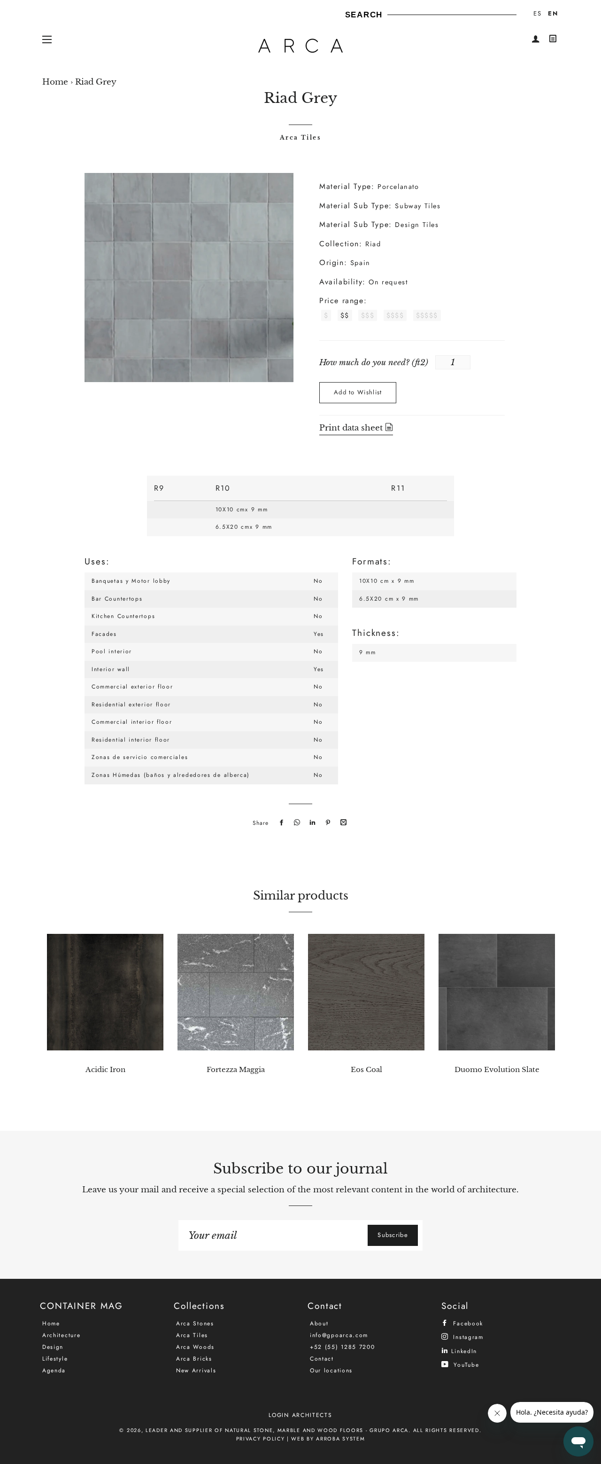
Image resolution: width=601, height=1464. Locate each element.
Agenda (54, 1370)
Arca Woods (195, 1347)
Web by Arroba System (328, 1438)
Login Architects (300, 1415)
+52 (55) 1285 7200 (342, 1347)
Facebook (467, 1323)
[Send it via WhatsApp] (295, 823)
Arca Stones (195, 1323)
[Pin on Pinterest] (326, 823)
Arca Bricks (194, 1358)
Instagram (467, 1337)
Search (364, 14)
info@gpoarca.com (339, 1335)
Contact (322, 1358)
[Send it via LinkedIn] (311, 823)
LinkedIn (463, 1351)
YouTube (465, 1365)
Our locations (331, 1370)
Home (55, 82)
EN (553, 13)
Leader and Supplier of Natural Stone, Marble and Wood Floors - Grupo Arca (277, 1430)
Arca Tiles (300, 137)
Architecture (61, 1335)
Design (52, 1347)
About (319, 1323)
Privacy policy (260, 1438)
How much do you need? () (373, 363)
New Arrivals (196, 1370)
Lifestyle (55, 1358)
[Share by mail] (342, 823)
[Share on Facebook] (280, 823)
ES (537, 13)
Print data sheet (352, 428)
